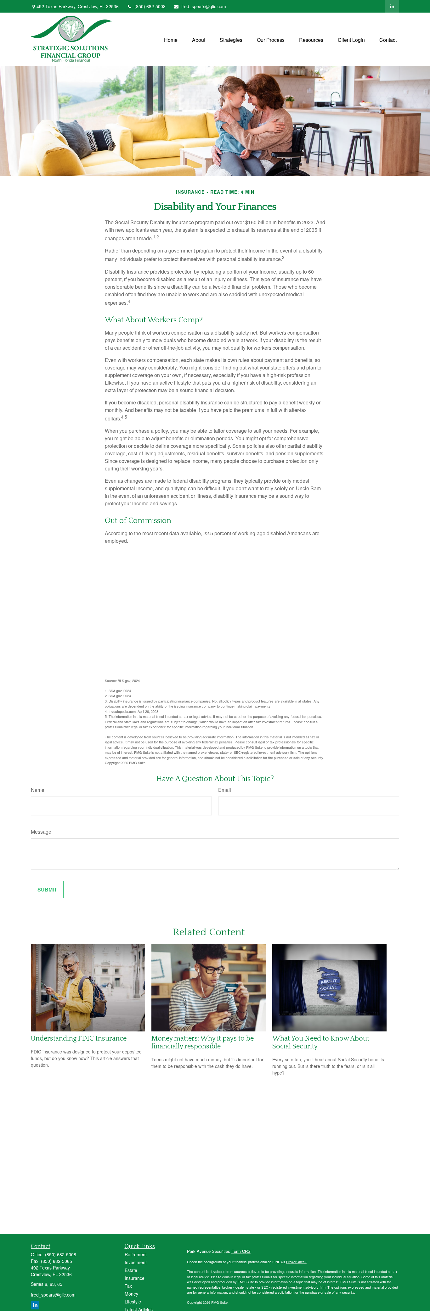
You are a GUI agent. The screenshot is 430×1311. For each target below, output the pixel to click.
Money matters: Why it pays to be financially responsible (202, 1042)
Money (131, 1294)
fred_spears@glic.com (203, 6)
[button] (170, 39)
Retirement (136, 1254)
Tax (128, 1286)
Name (37, 789)
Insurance (134, 1278)
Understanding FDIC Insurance (79, 1038)
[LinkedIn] (392, 6)
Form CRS (241, 1251)
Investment (136, 1262)
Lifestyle (133, 1301)
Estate (131, 1270)
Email (224, 789)
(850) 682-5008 (150, 6)
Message (41, 831)
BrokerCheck (296, 1261)
